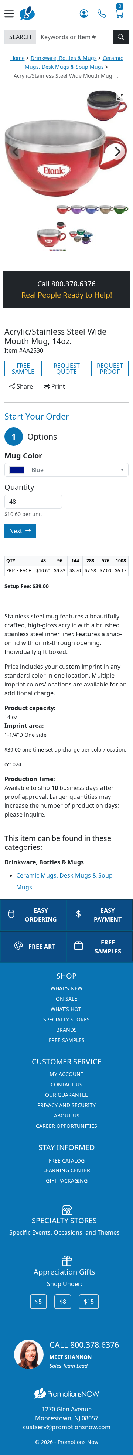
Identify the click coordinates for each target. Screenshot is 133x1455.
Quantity (19, 487)
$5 (38, 1302)
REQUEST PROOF (110, 369)
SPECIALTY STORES (66, 1019)
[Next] (117, 151)
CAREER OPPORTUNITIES (66, 1125)
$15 (89, 1302)
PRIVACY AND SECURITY (66, 1105)
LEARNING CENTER (66, 1170)
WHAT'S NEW (66, 988)
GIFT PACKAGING (67, 1180)
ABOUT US (66, 1115)
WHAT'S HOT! (67, 1009)
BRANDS (66, 1029)
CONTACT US (66, 1084)
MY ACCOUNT (66, 1074)
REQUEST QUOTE (67, 369)
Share (24, 386)
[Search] (121, 37)
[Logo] (27, 13)
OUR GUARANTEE (66, 1094)
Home (17, 57)
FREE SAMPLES (108, 946)
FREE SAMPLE (23, 369)
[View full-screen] (120, 96)
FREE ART (41, 947)
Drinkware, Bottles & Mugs (64, 57)
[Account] (84, 13)
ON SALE (66, 998)
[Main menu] (12, 13)
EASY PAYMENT (108, 914)
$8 (62, 1302)
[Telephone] (102, 13)
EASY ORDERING (41, 914)
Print (57, 386)
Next (16, 531)
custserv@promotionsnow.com (66, 1427)
